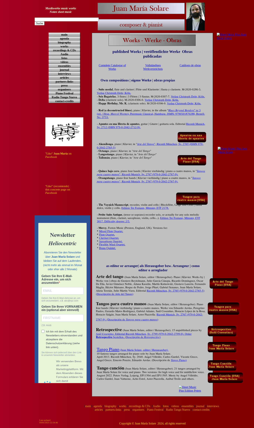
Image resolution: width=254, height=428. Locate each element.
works (122, 406)
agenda (98, 406)
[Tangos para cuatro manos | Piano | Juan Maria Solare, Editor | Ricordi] (192, 194)
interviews (213, 406)
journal (200, 406)
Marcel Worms (119, 114)
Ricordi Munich (195, 124)
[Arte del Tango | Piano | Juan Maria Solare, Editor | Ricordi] (192, 156)
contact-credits (201, 409)
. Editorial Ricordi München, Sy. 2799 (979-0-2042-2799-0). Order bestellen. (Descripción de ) (144, 335)
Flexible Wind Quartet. (112, 244)
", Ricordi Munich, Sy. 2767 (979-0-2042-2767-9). (148, 174)
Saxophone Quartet (110, 241)
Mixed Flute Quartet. (111, 231)
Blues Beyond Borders (181, 110)
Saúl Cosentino (105, 334)
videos (175, 406)
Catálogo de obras (190, 65)
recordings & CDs (139, 406)
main (88, 406)
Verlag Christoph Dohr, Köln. (114, 93)
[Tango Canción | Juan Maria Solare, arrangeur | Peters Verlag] (222, 362)
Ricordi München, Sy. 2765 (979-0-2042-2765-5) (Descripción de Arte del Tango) (150, 292)
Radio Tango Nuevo (178, 409)
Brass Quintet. (107, 248)
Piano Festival (155, 409)
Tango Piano (108, 349)
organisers (138, 409)
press (127, 409)
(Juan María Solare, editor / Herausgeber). (143, 350)
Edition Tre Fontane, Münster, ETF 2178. (145, 207)
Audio (156, 406)
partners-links (113, 409)
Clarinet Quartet (108, 237)
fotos (166, 406)
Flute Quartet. (107, 234)
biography (110, 406)
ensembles (187, 406)
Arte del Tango (145, 144)
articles (99, 409)
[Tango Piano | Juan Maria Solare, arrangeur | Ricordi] (222, 343)
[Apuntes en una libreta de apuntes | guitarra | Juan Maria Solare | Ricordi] (192, 133)
